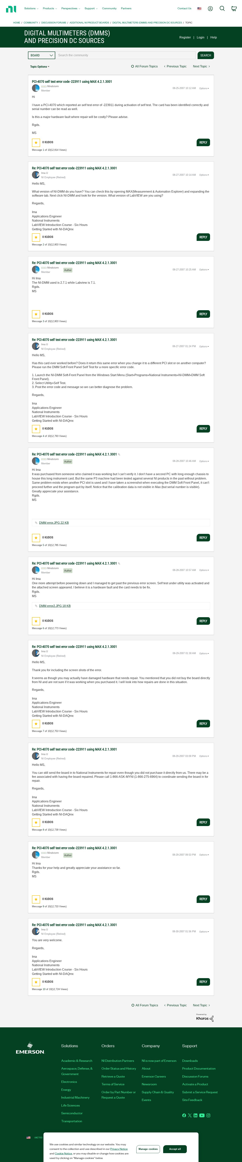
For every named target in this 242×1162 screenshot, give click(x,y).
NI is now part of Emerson (159, 1060)
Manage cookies (148, 1149)
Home (16, 22)
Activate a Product (195, 1084)
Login (200, 37)
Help (213, 37)
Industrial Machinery (75, 1097)
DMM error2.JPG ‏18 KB (55, 606)
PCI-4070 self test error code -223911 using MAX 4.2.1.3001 (72, 82)
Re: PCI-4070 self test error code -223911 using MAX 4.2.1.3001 (74, 168)
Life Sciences (70, 1105)
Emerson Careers (154, 1076)
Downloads (190, 1060)
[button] (36, 143)
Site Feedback (192, 1100)
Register (185, 37)
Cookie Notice (63, 1153)
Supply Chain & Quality (158, 1092)
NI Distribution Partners (118, 1060)
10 (44, 989)
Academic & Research (76, 1060)
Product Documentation (199, 1068)
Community (31, 22)
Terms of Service (113, 1084)
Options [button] (203, 88)
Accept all (175, 1149)
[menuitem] (31, 9)
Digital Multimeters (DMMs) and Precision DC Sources (147, 22)
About (146, 1068)
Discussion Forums (53, 22)
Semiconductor (72, 1113)
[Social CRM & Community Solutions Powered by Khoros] (204, 1017)
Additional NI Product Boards (89, 22)
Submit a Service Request (200, 1092)
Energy (66, 1089)
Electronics (69, 1081)
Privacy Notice (119, 1149)
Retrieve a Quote (113, 1076)
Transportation (71, 1121)
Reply (203, 142)
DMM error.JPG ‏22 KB (54, 522)
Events (146, 1100)
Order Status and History (119, 1068)
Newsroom (149, 1084)
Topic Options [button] (38, 66)
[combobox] (125, 55)
